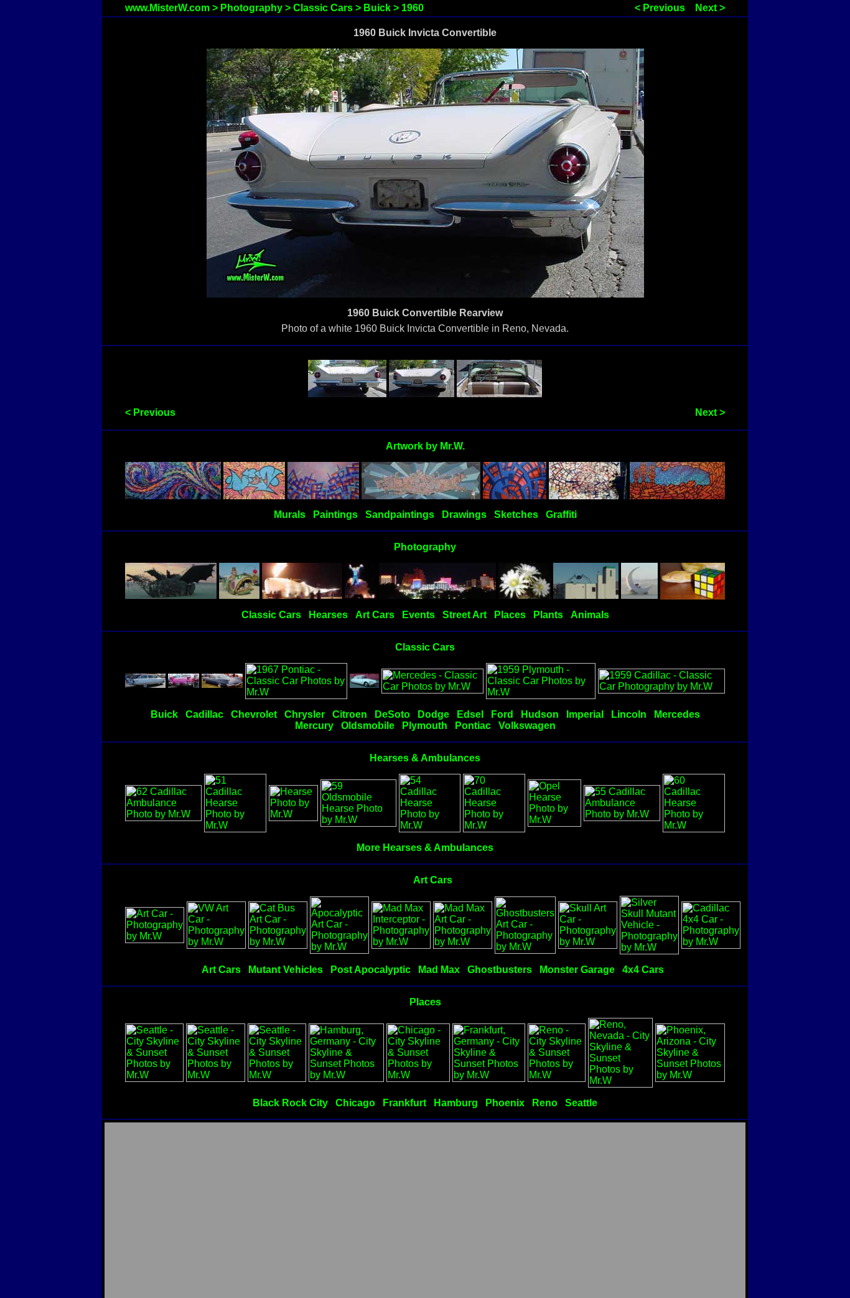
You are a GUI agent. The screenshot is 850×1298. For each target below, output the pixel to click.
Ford (502, 714)
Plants (548, 614)
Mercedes (677, 714)
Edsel (470, 714)
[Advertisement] (425, 1211)
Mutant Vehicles (285, 969)
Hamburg (456, 1103)
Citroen (349, 714)
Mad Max (439, 969)
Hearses (328, 614)
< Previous (660, 7)
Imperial (585, 714)
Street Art (464, 614)
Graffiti (561, 514)
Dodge (433, 714)
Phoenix (505, 1103)
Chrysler (304, 714)
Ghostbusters (499, 969)
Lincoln (629, 714)
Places (510, 614)
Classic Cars (323, 7)
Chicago (355, 1103)
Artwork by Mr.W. (425, 446)
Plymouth (424, 725)
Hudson (540, 714)
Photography (251, 7)
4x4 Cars (643, 969)
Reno (545, 1103)
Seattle (581, 1103)
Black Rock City (290, 1103)
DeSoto (392, 714)
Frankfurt (404, 1103)
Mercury (314, 725)
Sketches (516, 514)
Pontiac (473, 725)
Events (418, 614)
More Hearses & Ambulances (425, 847)
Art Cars (375, 614)
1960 (412, 7)
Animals (590, 614)
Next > (710, 7)
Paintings (335, 514)
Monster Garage (577, 969)
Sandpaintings (399, 514)
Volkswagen (527, 725)
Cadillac (204, 714)
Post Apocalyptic (370, 969)
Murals (290, 514)
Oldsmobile (368, 725)
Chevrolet (254, 714)
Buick (377, 7)
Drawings (464, 514)
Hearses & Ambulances (425, 758)
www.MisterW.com (167, 7)
